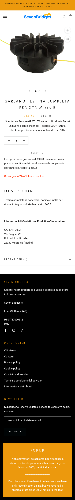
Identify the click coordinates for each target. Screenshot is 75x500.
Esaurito (37, 153)
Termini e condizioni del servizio (23, 380)
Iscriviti (15, 431)
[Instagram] (13, 330)
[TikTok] (22, 330)
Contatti (9, 356)
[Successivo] (45, 91)
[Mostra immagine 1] (35, 91)
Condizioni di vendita (16, 374)
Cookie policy (12, 368)
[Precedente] (29, 91)
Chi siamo (10, 350)
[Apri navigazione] (5, 16)
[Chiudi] (68, 447)
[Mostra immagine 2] (39, 91)
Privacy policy (12, 362)
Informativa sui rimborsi (18, 386)
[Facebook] (5, 330)
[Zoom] (68, 30)
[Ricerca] (64, 16)
